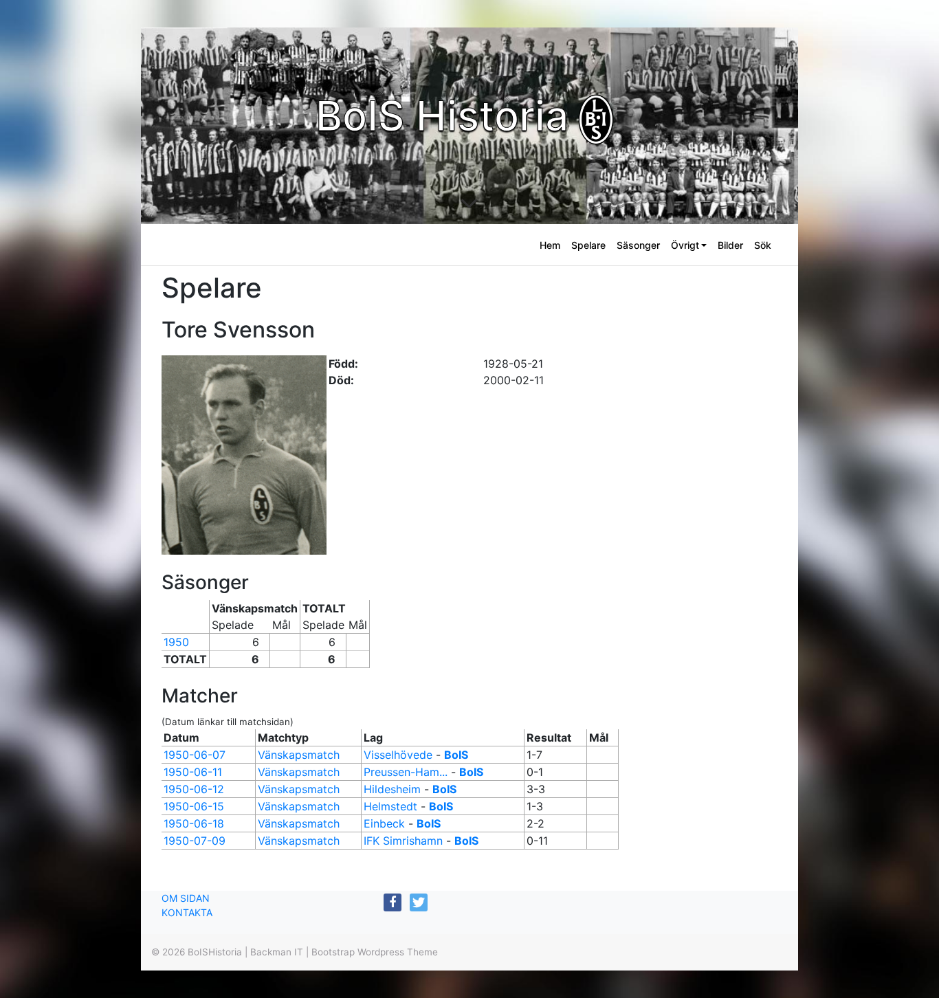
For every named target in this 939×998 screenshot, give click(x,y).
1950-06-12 (194, 789)
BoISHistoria (215, 951)
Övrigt (685, 245)
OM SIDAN (186, 898)
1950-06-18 (194, 823)
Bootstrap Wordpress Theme (374, 951)
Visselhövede (398, 755)
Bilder (730, 245)
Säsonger (638, 245)
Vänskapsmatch (299, 755)
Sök (762, 245)
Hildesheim (392, 789)
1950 (176, 642)
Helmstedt (390, 806)
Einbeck (384, 823)
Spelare (588, 245)
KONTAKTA (187, 912)
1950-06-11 (193, 772)
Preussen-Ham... (406, 772)
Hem (550, 245)
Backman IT (276, 951)
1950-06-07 (194, 755)
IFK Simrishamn (403, 840)
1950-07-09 (194, 840)
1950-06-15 (194, 806)
